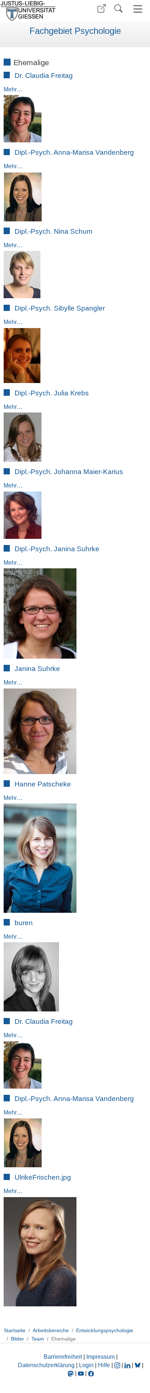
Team (37, 1339)
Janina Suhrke (37, 668)
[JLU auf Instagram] (118, 1365)
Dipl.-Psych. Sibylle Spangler (60, 308)
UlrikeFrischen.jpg (43, 1177)
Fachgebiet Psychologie (75, 31)
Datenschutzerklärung (46, 1365)
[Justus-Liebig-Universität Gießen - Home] (36, 11)
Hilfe (104, 1365)
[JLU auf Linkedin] (128, 1365)
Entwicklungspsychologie (104, 1330)
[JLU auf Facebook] (91, 1373)
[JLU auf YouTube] (81, 1373)
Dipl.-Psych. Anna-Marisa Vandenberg (74, 152)
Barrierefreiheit (63, 1357)
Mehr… (13, 89)
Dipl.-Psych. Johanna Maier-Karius (69, 471)
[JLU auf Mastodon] (71, 1373)
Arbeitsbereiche (51, 1330)
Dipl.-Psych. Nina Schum (53, 231)
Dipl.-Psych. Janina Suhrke (57, 549)
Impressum (100, 1357)
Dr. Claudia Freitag (44, 75)
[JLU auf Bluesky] (138, 1365)
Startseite (14, 1330)
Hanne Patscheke (43, 784)
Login (87, 1365)
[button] (102, 8)
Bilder (17, 1339)
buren (24, 923)
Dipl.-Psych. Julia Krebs (52, 393)
